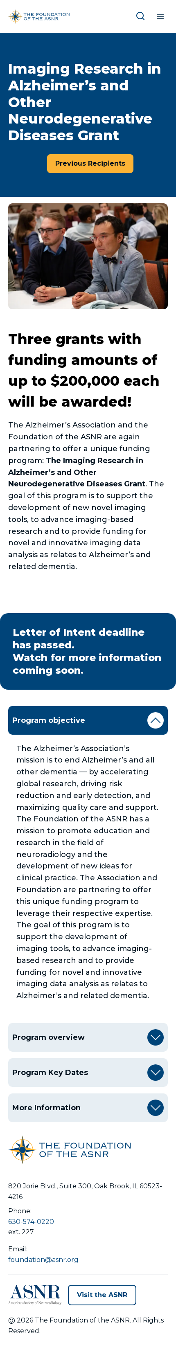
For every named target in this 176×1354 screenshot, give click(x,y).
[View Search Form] (142, 16)
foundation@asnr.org (43, 1260)
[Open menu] (160, 16)
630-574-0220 (31, 1222)
